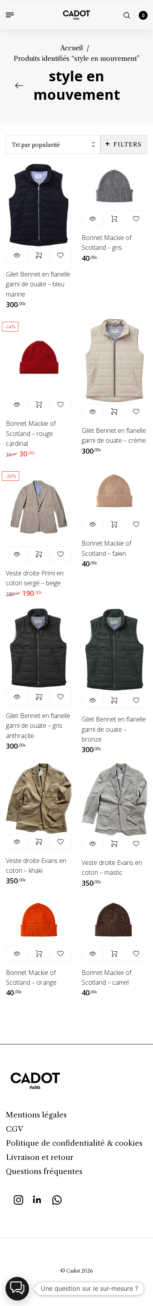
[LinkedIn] (37, 1199)
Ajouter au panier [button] (114, 219)
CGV (14, 1129)
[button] (17, 1289)
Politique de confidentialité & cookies (74, 1143)
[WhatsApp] (57, 1199)
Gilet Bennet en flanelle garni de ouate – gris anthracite (38, 725)
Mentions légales (36, 1114)
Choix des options (39, 255)
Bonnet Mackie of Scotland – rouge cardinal (31, 433)
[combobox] (53, 145)
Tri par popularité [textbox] (36, 144)
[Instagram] (18, 1199)
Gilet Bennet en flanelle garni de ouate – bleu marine (38, 284)
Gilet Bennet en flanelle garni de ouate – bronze (114, 729)
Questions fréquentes (44, 1171)
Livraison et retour (39, 1157)
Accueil (71, 48)
